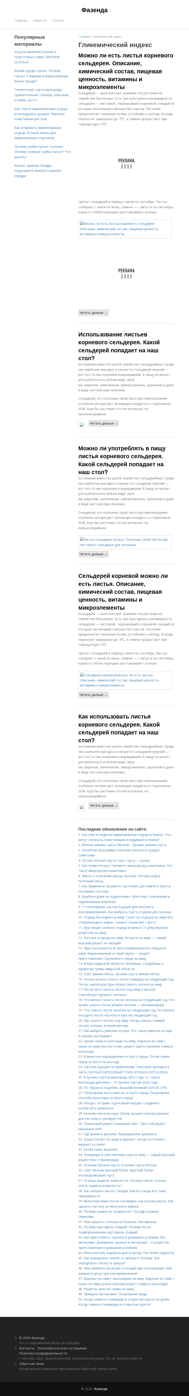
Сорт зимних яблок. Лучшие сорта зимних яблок (122, 974)
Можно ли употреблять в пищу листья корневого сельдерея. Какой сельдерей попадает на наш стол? (122, 460)
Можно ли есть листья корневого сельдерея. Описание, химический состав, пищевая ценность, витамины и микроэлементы (125, 71)
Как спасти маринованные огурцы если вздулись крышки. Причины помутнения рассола (41, 114)
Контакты (27, 1348)
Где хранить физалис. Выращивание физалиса (120, 1134)
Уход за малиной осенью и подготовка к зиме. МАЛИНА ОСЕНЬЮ (36, 57)
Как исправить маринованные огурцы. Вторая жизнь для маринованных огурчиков (37, 132)
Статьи (58, 20)
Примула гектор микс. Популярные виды (115, 1294)
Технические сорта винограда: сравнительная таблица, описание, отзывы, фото (42, 94)
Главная (20, 20)
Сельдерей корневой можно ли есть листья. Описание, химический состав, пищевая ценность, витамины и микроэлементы (123, 591)
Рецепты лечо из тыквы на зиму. (109, 1289)
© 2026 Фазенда (31, 1338)
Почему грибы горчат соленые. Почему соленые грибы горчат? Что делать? (42, 151)
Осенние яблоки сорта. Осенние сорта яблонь (120, 1165)
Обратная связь (31, 1363)
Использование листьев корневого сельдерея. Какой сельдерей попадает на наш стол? (119, 346)
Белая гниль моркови (100, 1149)
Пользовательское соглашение (62, 1348)
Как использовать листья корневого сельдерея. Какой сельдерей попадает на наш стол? (119, 728)
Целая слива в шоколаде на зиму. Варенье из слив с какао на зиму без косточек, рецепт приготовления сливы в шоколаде (125, 1046)
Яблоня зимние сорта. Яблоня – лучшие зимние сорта (124, 845)
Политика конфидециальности (43, 1353)
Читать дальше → (94, 312)
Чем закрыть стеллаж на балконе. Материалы (120, 1222)
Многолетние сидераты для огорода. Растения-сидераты (129, 1252)
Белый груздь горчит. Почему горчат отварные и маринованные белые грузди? (41, 75)
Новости (40, 20)
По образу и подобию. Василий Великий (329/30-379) (125, 1087)
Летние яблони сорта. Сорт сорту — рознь (116, 860)
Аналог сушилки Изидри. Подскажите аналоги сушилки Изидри (37, 170)
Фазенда (94, 9)
